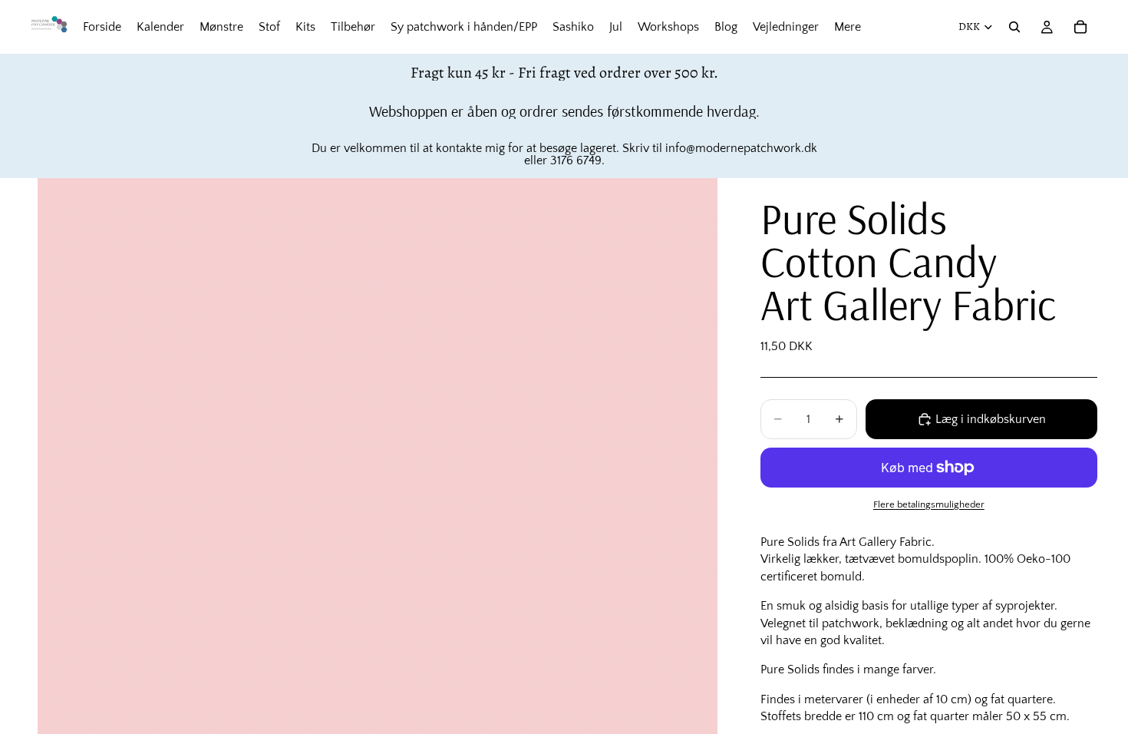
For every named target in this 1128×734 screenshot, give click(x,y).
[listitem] (847, 26)
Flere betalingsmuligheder (929, 504)
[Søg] (1014, 27)
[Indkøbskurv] (1080, 27)
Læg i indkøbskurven (990, 419)
